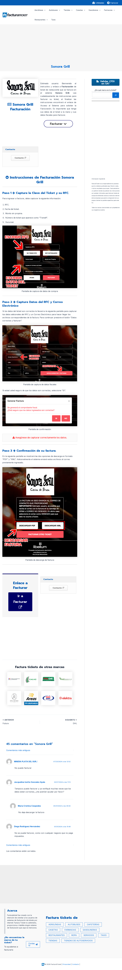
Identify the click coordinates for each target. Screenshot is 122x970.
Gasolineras (93, 10)
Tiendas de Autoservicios (78, 940)
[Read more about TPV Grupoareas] (31, 698)
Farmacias (108, 10)
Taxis (53, 20)
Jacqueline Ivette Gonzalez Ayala (29, 782)
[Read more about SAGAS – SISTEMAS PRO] (31, 679)
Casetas (79, 10)
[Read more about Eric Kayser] (14, 698)
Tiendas (67, 10)
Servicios (89, 935)
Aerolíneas (39, 10)
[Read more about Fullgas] (48, 679)
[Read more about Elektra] (65, 698)
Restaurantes (40, 20)
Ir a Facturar (20, 598)
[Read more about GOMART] (48, 698)
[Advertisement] (60, 43)
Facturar (57, 123)
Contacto (19, 158)
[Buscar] (115, 95)
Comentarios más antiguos (18, 750)
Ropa (74, 935)
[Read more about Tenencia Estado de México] (14, 679)
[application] (44, 10)
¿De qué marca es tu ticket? (105, 90)
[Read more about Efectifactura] (65, 679)
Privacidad (67, 964)
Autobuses (53, 10)
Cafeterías (93, 924)
